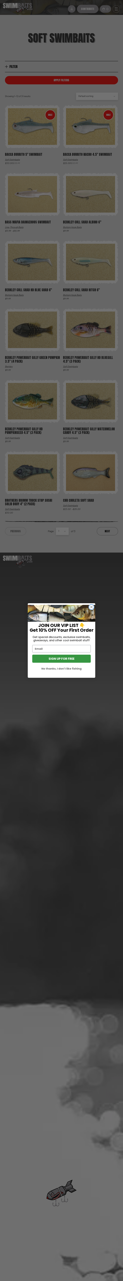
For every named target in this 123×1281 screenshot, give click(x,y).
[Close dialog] (91, 607)
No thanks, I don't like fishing (61, 668)
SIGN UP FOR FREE (61, 659)
